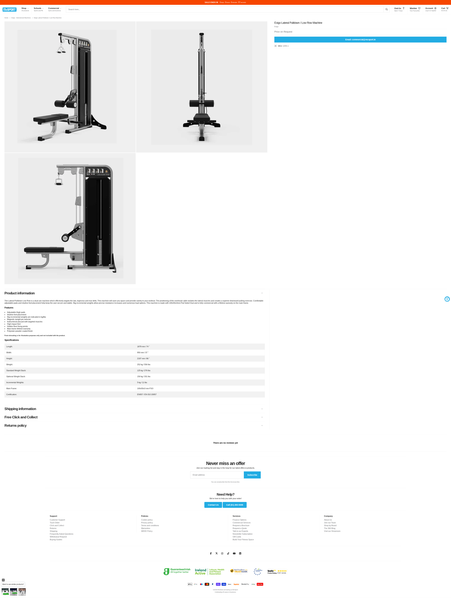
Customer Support (57, 520)
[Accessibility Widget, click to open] (447, 299)
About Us (328, 520)
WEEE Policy (146, 531)
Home (6, 18)
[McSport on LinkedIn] (240, 553)
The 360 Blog (329, 528)
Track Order (55, 523)
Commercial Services (242, 523)
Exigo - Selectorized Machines (21, 18)
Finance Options (239, 520)
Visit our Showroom (332, 531)
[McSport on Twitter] (216, 553)
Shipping (53, 531)
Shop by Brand (330, 525)
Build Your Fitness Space (243, 540)
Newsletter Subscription (243, 534)
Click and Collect (57, 525)
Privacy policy (147, 523)
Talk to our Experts (240, 531)
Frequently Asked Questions (61, 534)
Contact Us (213, 505)
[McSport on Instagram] (222, 553)
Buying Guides (56, 540)
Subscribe (252, 475)
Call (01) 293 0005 (234, 505)
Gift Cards (237, 537)
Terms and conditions (150, 525)
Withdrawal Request (58, 537)
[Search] (386, 9)
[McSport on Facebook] (210, 553)
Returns (53, 528)
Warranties (145, 528)
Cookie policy (147, 520)
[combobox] (227, 9)
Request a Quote (240, 528)
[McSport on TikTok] (228, 553)
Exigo (276, 26)
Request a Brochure (241, 525)
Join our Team (330, 523)
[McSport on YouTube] (234, 553)
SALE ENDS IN (211, 2)
